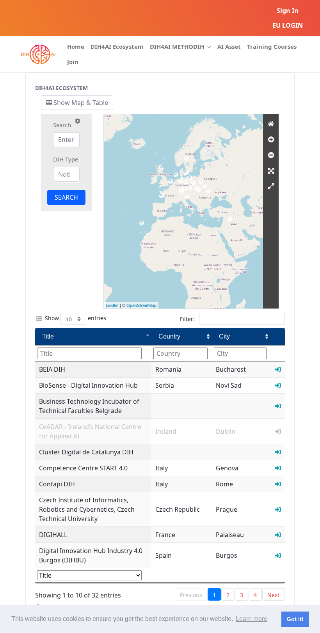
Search (62, 125)
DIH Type (65, 159)
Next (273, 595)
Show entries (75, 318)
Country (169, 336)
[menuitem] (75, 46)
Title (48, 336)
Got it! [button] (295, 619)
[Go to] (38, 54)
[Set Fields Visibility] (39, 319)
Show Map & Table (80, 102)
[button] (77, 121)
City (224, 336)
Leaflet (112, 305)
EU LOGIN (287, 25)
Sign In (288, 10)
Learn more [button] (251, 618)
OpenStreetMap (141, 305)
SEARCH (66, 197)
